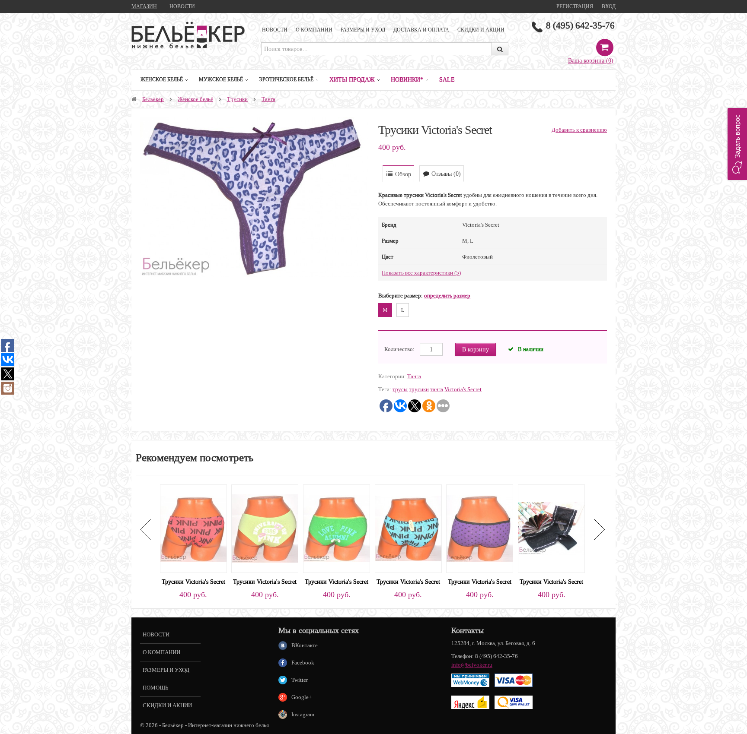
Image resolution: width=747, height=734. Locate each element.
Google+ (301, 697)
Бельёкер (153, 99)
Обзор (402, 174)
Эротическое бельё (286, 79)
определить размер (447, 295)
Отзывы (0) (445, 173)
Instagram (302, 714)
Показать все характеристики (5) (421, 272)
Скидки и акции (480, 29)
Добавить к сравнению (579, 130)
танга (436, 389)
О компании (314, 29)
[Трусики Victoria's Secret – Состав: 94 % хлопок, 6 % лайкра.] (193, 528)
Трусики (237, 99)
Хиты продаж (352, 79)
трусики (419, 389)
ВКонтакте (304, 645)
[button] (737, 144)
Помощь (155, 687)
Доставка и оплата (421, 29)
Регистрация (574, 6)
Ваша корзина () (590, 60)
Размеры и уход (363, 29)
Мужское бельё (221, 79)
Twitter (299, 680)
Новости (182, 6)
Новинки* (407, 79)
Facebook (302, 662)
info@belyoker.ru (471, 664)
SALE (447, 79)
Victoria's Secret (463, 389)
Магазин (144, 6)
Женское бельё (161, 79)
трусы (400, 389)
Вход (609, 6)
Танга (268, 99)
